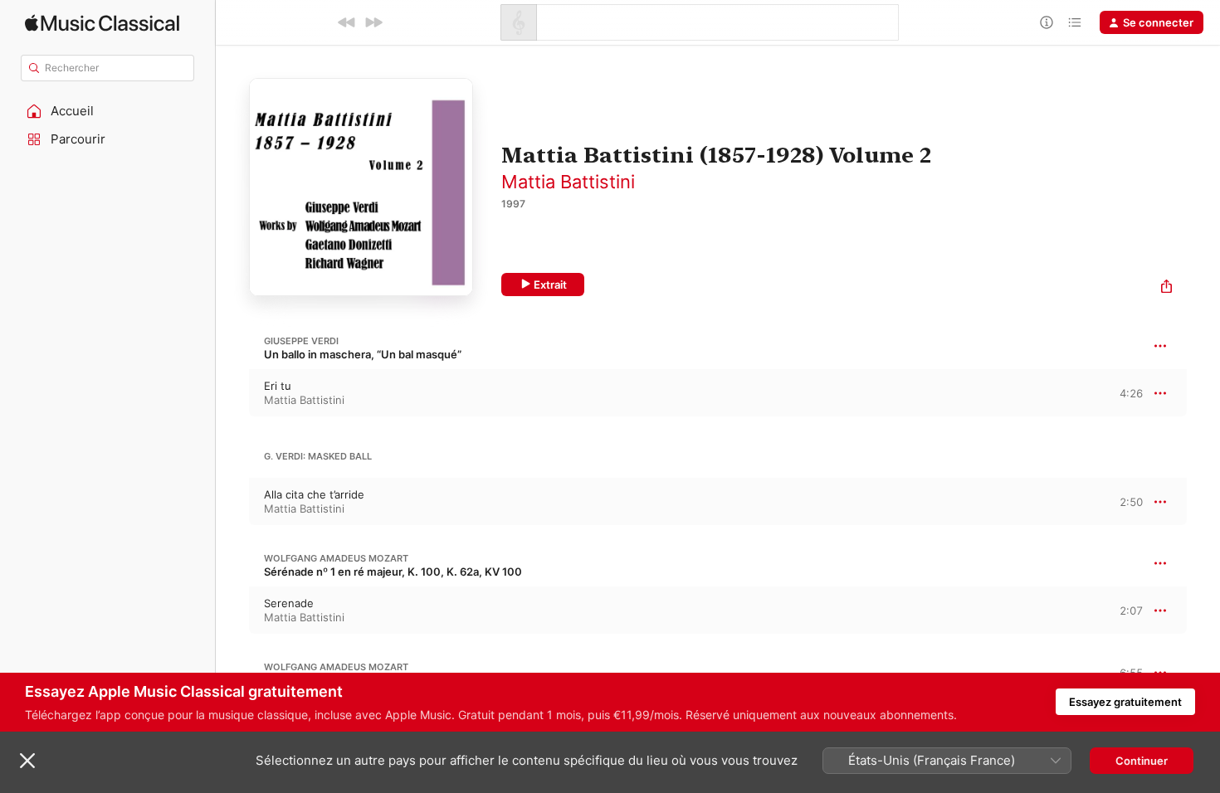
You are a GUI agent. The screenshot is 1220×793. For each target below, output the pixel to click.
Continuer (1141, 760)
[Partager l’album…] (1166, 288)
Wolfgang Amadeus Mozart (336, 558)
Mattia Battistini (568, 181)
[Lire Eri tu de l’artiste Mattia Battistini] (232, 393)
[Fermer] (27, 760)
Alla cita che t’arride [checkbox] (314, 494)
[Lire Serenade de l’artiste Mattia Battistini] (232, 610)
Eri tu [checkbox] (277, 385)
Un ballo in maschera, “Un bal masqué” (362, 354)
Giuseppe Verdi (301, 341)
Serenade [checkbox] (289, 603)
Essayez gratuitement (1125, 701)
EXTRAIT (1125, 392)
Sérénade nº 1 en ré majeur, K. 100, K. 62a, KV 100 (393, 571)
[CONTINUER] (373, 22)
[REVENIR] (347, 22)
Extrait (550, 284)
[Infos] (1046, 22)
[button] (108, 111)
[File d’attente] (1074, 22)
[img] (102, 23)
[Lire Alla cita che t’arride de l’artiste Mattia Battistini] (232, 501)
